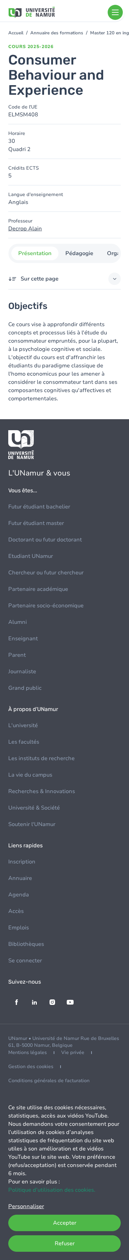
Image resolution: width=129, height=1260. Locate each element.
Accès (16, 911)
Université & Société (34, 808)
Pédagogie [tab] (79, 253)
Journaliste (22, 671)
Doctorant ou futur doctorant (45, 539)
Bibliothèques (26, 944)
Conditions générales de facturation (48, 1080)
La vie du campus (30, 775)
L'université (23, 725)
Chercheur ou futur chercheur (46, 572)
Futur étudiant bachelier (39, 507)
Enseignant (23, 638)
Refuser (65, 1243)
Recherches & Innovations (41, 791)
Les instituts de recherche (41, 758)
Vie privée (72, 1052)
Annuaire (20, 878)
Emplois (18, 927)
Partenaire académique (38, 589)
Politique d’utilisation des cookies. (51, 1190)
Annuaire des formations (56, 33)
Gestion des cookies (30, 1066)
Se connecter (25, 960)
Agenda (18, 894)
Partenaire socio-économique (46, 605)
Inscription (21, 862)
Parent (17, 655)
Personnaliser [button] (26, 1206)
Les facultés (23, 742)
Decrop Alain (25, 228)
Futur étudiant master (36, 523)
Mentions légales (27, 1052)
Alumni (17, 622)
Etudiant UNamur (30, 556)
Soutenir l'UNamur (31, 824)
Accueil (15, 33)
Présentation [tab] (34, 253)
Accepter (64, 1223)
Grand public (25, 688)
